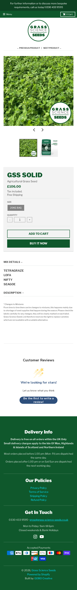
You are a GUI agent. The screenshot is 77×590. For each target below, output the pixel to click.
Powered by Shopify (38, 574)
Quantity (12, 215)
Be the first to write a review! (38, 400)
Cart (69, 14)
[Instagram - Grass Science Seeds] (35, 536)
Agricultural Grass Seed (22, 181)
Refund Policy (38, 499)
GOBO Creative (43, 578)
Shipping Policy (38, 495)
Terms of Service (38, 491)
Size (9, 202)
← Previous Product (28, 48)
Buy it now (38, 243)
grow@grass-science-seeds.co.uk (49, 519)
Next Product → (52, 48)
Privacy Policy (38, 487)
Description (12, 292)
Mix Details (12, 261)
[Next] (42, 130)
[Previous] (34, 130)
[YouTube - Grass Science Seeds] (42, 536)
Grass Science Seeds (44, 570)
